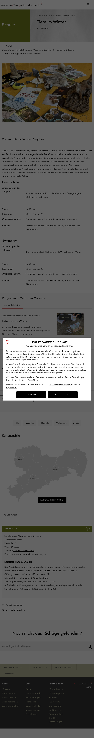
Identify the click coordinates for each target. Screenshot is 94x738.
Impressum (11, 387)
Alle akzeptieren (62, 395)
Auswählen (31, 395)
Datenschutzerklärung (60, 384)
